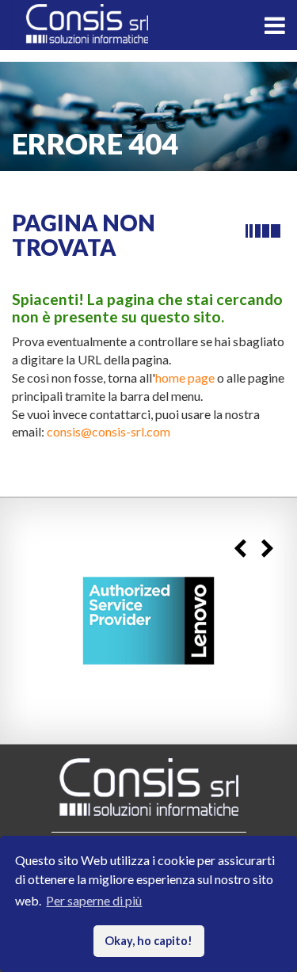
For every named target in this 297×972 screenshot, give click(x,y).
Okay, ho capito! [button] (148, 940)
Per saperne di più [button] (94, 900)
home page (185, 377)
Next (267, 549)
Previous (239, 549)
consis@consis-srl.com (108, 431)
